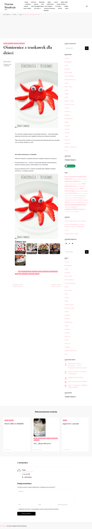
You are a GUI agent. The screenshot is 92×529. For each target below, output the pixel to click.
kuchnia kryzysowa (69, 198)
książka (83, 195)
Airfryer (46, 10)
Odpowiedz (28, 477)
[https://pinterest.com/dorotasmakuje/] (72, 243)
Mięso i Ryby (64, 2)
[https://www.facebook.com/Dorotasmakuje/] (66, 243)
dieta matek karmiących (75, 188)
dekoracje (34, 271)
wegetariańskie (71, 209)
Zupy (42, 4)
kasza (73, 195)
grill (78, 193)
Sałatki (36, 4)
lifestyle (67, 200)
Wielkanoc (82, 209)
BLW (19, 271)
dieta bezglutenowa (75, 184)
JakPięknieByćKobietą (83, 193)
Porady (26, 6)
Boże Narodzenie (71, 176)
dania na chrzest (75, 179)
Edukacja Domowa (49, 8)
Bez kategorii (68, 62)
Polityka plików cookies (71, 234)
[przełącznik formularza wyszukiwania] (86, 6)
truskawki (24, 273)
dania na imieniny (83, 179)
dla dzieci (45, 271)
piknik (83, 202)
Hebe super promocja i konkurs (77, 381)
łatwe (77, 211)
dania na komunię (83, 181)
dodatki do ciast (53, 271)
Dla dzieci (58, 6)
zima (74, 211)
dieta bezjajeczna (79, 186)
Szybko (68, 204)
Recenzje (67, 115)
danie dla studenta (78, 184)
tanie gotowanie (78, 204)
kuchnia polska (78, 198)
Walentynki (67, 207)
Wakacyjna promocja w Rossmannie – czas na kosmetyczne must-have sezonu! (77, 366)
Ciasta (56, 2)
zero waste (70, 211)
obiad (67, 202)
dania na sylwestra (69, 184)
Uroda (60, 8)
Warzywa (28, 4)
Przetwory (50, 4)
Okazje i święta (61, 4)
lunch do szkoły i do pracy (81, 200)
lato (16, 273)
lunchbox (71, 200)
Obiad (49, 2)
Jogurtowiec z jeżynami (71, 424)
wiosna (37, 273)
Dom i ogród (27, 8)
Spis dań (33, 2)
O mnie (26, 2)
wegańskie (31, 273)
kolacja (80, 195)
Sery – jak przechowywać (42, 443)
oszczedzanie (78, 202)
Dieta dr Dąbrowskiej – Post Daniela (41, 6)
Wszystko (67, 143)
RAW (20, 273)
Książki (66, 6)
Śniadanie (41, 2)
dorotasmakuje (7, 61)
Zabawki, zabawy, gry (71, 147)
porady (86, 202)
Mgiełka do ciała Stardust (75, 377)
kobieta (75, 195)
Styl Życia (37, 8)
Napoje (67, 94)
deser (40, 271)
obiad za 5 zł (72, 202)
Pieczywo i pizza (69, 104)
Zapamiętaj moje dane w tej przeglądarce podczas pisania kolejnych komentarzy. (39, 509)
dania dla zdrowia (26, 271)
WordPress (3, 526)
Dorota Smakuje (10, 5)
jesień (66, 195)
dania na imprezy (72, 181)
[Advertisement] (46, 27)
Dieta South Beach (79, 191)
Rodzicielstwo (69, 118)
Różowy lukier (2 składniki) (14, 424)
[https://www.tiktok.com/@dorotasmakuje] (69, 243)
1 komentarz (8, 66)
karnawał (69, 195)
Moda (66, 8)
